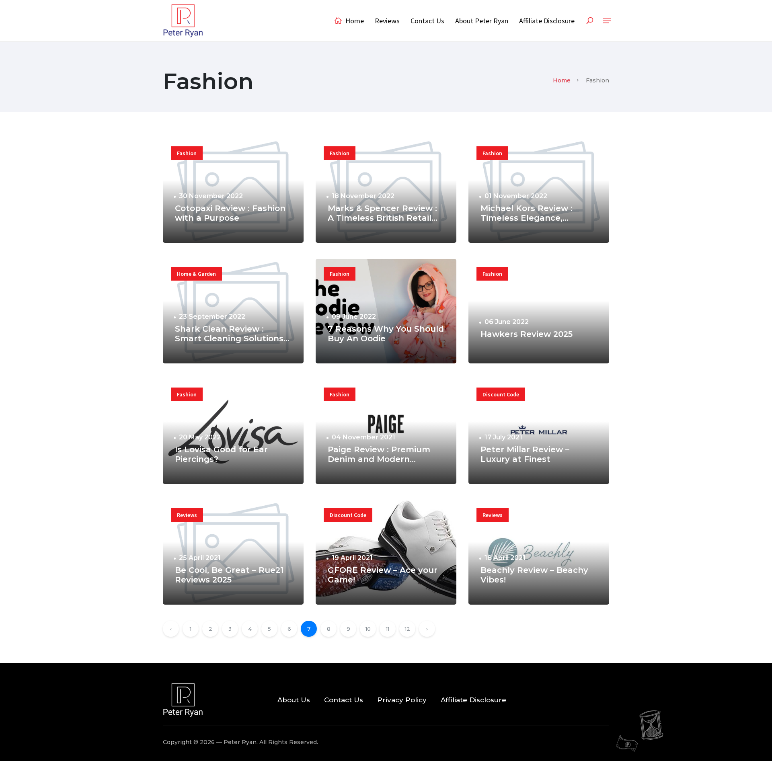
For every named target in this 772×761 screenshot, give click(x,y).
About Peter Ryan (481, 20)
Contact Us (427, 20)
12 (407, 629)
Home (354, 20)
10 (368, 629)
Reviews (387, 20)
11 (387, 629)
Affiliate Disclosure (547, 20)
